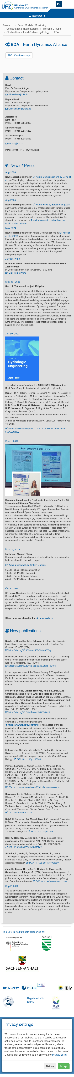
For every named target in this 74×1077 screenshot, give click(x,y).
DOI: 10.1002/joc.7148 (42, 831)
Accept (63, 1066)
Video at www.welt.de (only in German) (27, 564)
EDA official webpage (19, 55)
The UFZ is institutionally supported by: (24, 931)
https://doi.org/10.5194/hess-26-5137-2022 (29, 712)
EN (58, 4)
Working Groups (52, 28)
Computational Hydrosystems (23, 28)
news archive (46, 618)
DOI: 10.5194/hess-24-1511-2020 (52, 881)
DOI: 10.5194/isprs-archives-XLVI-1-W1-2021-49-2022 (34, 787)
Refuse (50, 1066)
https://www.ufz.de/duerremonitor (24, 724)
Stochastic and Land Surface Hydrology (28, 32)
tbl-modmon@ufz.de (18, 94)
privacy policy (59, 1054)
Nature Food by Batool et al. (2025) (53, 204)
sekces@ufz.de (15, 143)
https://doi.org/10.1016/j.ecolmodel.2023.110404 (32, 665)
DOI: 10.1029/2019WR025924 (44, 862)
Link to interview (17, 272)
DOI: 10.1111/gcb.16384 (29, 759)
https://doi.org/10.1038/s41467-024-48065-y (29, 650)
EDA (56, 32)
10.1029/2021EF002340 (20, 812)
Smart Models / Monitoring (32, 25)
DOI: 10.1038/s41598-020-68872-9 (25, 847)
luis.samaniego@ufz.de (19, 108)
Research (37, 15)
